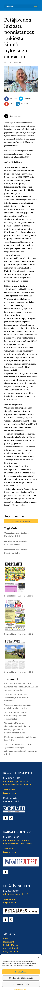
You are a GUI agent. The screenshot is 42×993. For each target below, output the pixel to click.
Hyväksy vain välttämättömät (21, 978)
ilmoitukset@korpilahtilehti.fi (17, 784)
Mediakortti (8, 942)
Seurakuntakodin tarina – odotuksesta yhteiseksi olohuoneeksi (16, 715)
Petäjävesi (17, 62)
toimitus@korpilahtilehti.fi (15, 781)
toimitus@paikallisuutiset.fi (16, 840)
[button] (39, 957)
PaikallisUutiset (10, 945)
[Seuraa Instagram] (11, 818)
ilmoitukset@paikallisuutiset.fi (17, 843)
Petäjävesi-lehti (10, 951)
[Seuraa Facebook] (5, 818)
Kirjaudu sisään (21, 521)
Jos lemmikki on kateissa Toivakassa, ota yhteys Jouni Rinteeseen (17, 697)
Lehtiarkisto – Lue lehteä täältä (18, 596)
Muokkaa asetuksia (21, 984)
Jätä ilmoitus (9, 790)
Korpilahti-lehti (10, 948)
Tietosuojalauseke (20, 989)
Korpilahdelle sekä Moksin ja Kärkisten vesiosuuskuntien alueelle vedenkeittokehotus (21, 686)
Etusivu (6, 938)
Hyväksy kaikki (21, 972)
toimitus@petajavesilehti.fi (15, 894)
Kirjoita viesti (9, 793)
